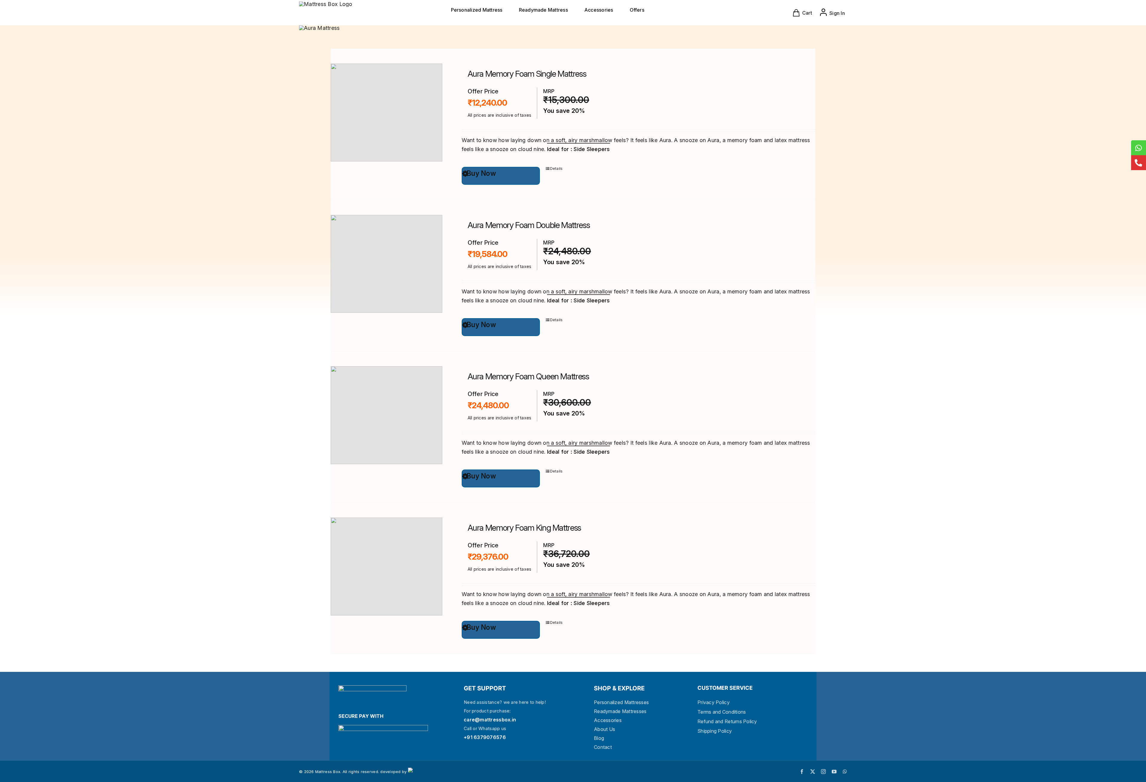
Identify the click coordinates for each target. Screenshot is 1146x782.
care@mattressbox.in (490, 720)
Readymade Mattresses (620, 711)
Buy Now (481, 173)
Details (556, 168)
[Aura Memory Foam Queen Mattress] (386, 415)
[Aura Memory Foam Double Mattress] (386, 264)
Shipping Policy (714, 731)
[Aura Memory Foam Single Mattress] (386, 112)
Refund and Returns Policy (727, 721)
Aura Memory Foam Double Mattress (529, 225)
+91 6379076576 (485, 737)
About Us (604, 729)
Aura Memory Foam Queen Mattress (528, 376)
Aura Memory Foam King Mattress (524, 528)
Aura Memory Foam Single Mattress (527, 74)
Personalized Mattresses (621, 702)
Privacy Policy (713, 702)
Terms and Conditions (721, 712)
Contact (603, 747)
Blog (599, 738)
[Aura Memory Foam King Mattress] (386, 566)
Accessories (608, 720)
